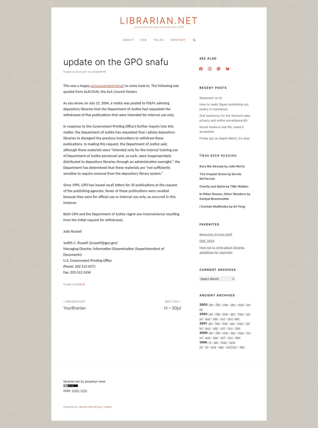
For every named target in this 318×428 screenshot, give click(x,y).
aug (207, 319)
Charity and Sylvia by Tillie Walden (223, 186)
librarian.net (159, 20)
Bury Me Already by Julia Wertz (222, 166)
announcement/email (107, 86)
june (232, 342)
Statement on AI (210, 98)
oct (222, 319)
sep (215, 319)
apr (233, 304)
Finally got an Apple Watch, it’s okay (224, 138)
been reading (223, 155)
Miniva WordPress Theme (95, 407)
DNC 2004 (206, 241)
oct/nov (231, 347)
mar (225, 304)
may (241, 304)
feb (218, 304)
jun (248, 304)
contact (178, 40)
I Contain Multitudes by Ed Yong (222, 206)
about (128, 40)
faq (144, 40)
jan (211, 304)
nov (230, 319)
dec (237, 319)
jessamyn (99, 71)
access (80, 284)
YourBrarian (74, 305)
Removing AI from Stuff (215, 234)
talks (159, 40)
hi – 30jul (172, 305)
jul (201, 309)
